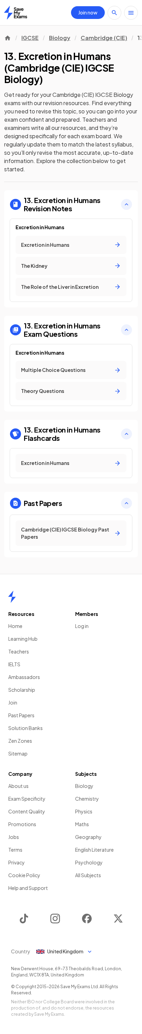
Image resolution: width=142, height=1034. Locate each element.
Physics (83, 811)
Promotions (22, 824)
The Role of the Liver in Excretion (60, 287)
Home (15, 626)
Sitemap (18, 753)
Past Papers (21, 715)
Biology (59, 37)
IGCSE (30, 37)
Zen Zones (20, 741)
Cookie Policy (24, 875)
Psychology (89, 862)
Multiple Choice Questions (53, 370)
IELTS (14, 664)
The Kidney (34, 266)
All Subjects (88, 875)
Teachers (18, 651)
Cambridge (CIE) (104, 37)
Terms (15, 850)
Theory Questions (42, 391)
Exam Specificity (26, 798)
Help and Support (28, 888)
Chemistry (87, 798)
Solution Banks (25, 728)
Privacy (16, 862)
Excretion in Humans (45, 245)
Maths (82, 824)
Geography (88, 837)
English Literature (94, 850)
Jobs (13, 837)
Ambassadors (24, 677)
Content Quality (26, 811)
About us (18, 786)
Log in (82, 626)
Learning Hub (23, 639)
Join (12, 702)
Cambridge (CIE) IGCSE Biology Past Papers (65, 533)
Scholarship (21, 690)
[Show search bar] (114, 13)
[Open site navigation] (131, 13)
